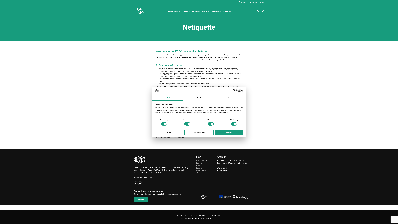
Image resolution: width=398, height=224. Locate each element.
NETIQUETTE (204, 216)
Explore (199, 163)
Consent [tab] (168, 97)
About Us (199, 173)
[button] (141, 199)
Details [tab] (199, 97)
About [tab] (230, 97)
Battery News (201, 170)
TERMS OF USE (215, 216)
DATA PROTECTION (191, 216)
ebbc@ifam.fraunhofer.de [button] (143, 177)
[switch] (187, 124)
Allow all (229, 132)
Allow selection (199, 132)
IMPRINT (180, 216)
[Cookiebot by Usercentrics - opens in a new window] (234, 90)
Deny (169, 132)
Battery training (201, 160)
